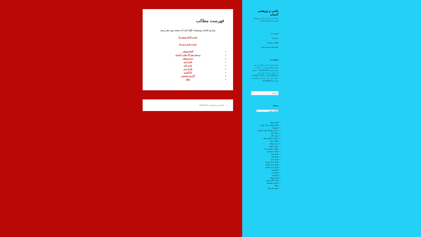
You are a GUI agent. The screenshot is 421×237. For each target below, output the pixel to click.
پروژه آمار (274, 133)
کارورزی (275, 175)
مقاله (276, 186)
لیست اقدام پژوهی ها (188, 37)
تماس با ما (274, 33)
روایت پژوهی (273, 146)
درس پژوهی (273, 143)
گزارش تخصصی (272, 183)
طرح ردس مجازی (271, 167)
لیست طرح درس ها (187, 44)
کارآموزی (274, 170)
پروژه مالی (274, 135)
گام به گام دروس (272, 180)
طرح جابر (274, 157)
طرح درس (274, 159)
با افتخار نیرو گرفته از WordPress (211, 105)
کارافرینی (274, 172)
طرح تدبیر (274, 154)
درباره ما (275, 38)
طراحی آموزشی (272, 151)
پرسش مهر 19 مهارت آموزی (267, 130)
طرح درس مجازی (271, 164)
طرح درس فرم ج (272, 162)
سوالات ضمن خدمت (271, 149)
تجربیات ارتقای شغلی (270, 138)
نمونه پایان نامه (273, 188)
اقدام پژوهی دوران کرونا (269, 125)
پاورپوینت (275, 128)
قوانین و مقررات (272, 42)
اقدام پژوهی (274, 122)
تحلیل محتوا (274, 141)
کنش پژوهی (274, 178)
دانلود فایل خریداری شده (269, 47)
